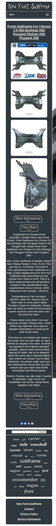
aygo (14, 445)
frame (16, 439)
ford (45, 470)
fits (43, 480)
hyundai (15, 450)
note (15, 487)
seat (42, 486)
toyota (38, 466)
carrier (34, 439)
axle (24, 444)
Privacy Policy (29, 514)
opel (18, 466)
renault (17, 455)
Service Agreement (29, 519)
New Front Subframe (29, 503)
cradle (13, 462)
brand (38, 450)
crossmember (25, 479)
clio (44, 440)
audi (29, 474)
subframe (30, 461)
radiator (37, 475)
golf (24, 440)
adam (32, 456)
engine (32, 485)
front (29, 491)
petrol (36, 471)
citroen (46, 463)
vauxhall (38, 444)
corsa (41, 455)
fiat (26, 456)
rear (46, 450)
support (15, 470)
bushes (20, 474)
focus (22, 486)
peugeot (27, 467)
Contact (29, 508)
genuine (27, 471)
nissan (28, 450)
